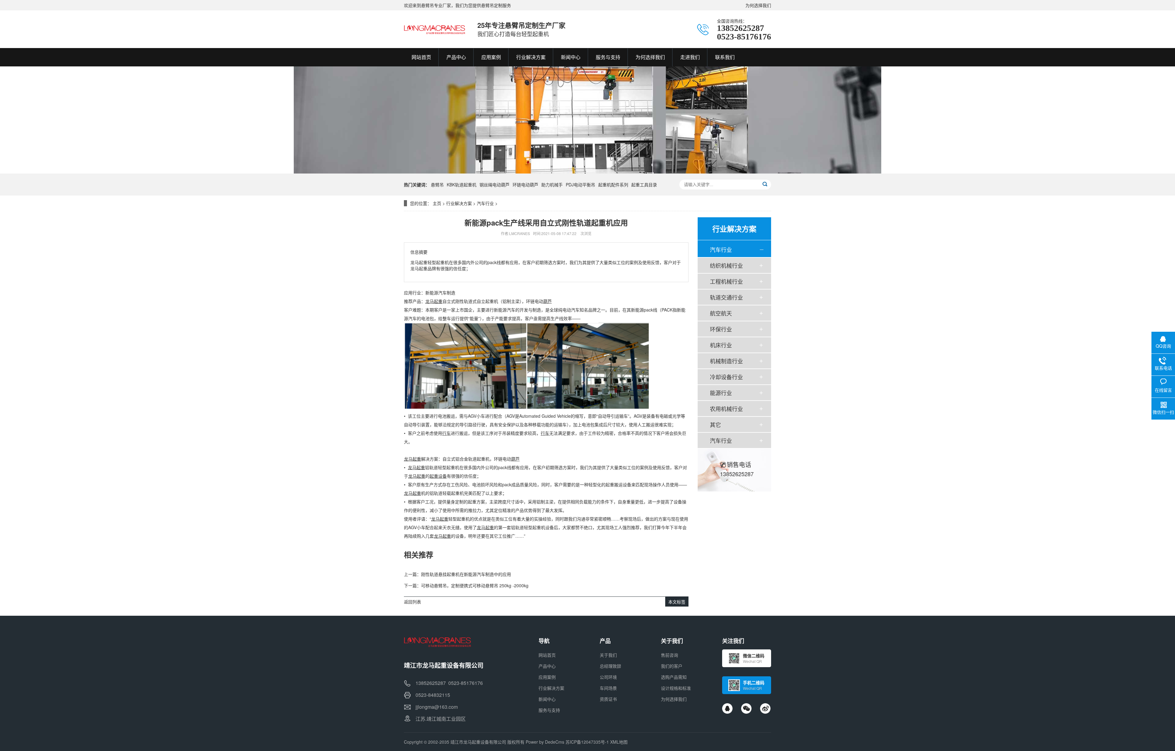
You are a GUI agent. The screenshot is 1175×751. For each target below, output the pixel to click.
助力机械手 (552, 184)
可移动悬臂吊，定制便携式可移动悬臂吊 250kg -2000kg (474, 585)
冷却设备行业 (726, 377)
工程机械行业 (726, 281)
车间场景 (608, 688)
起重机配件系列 (613, 184)
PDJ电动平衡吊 (580, 184)
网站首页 (547, 655)
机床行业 (721, 345)
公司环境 (608, 677)
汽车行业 (485, 203)
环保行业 (721, 329)
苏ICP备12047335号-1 (587, 742)
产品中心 (547, 666)
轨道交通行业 (726, 297)
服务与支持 (549, 710)
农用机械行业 (726, 409)
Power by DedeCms (545, 742)
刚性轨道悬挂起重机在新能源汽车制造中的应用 (466, 574)
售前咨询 (669, 655)
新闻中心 (547, 699)
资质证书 (608, 699)
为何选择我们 (758, 5)
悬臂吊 (437, 184)
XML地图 (619, 742)
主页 (437, 203)
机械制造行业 (726, 361)
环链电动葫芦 (525, 184)
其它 (715, 424)
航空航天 (721, 313)
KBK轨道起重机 (461, 184)
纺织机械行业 (726, 265)
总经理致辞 (610, 666)
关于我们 (608, 655)
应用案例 (547, 677)
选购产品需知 (674, 677)
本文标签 (676, 602)
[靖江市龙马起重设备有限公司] (434, 29)
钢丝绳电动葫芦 (494, 184)
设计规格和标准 (676, 688)
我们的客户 (671, 666)
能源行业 (721, 393)
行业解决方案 (459, 203)
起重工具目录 (644, 184)
